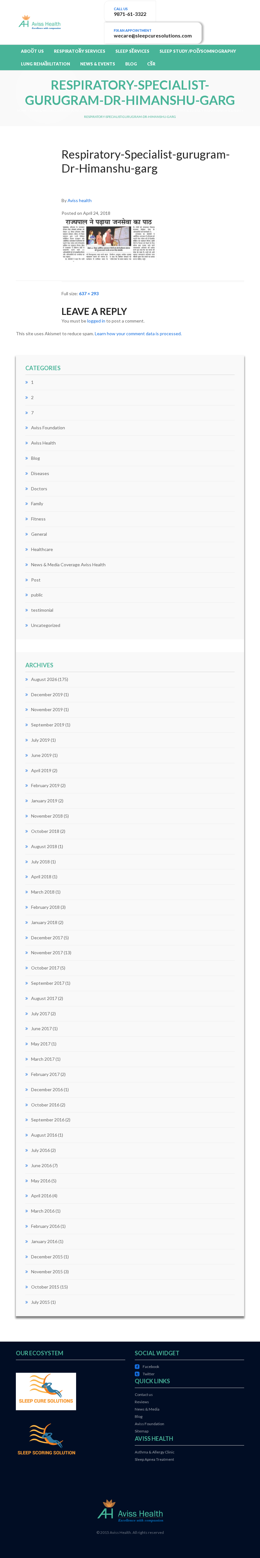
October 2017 (45, 967)
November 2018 (47, 816)
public (37, 594)
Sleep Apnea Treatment (154, 1459)
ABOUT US (32, 51)
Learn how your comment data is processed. (138, 333)
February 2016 (45, 1226)
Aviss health (80, 200)
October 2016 (45, 1104)
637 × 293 (89, 293)
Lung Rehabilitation (45, 63)
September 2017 (47, 983)
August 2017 (44, 998)
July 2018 (40, 861)
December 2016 (47, 1089)
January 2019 (44, 800)
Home (22, 110)
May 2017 (40, 1043)
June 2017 (41, 1028)
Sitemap (141, 1431)
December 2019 (47, 694)
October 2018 (45, 831)
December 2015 (47, 1256)
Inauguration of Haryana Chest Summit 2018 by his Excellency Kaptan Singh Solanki (168, 110)
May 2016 (40, 1180)
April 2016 (41, 1195)
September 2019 (47, 724)
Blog (35, 458)
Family (37, 503)
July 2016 (40, 1150)
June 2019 (41, 755)
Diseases (40, 473)
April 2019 (41, 770)
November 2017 (47, 952)
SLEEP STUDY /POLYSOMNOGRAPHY (197, 51)
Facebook (147, 1366)
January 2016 (44, 1241)
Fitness (38, 518)
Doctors (39, 488)
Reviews (142, 1401)
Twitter (145, 1373)
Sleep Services (132, 51)
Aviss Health (43, 443)
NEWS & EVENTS (97, 63)
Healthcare (42, 549)
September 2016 (47, 1119)
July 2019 (40, 740)
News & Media (147, 1409)
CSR (151, 63)
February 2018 (45, 907)
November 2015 (47, 1271)
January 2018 (44, 922)
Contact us (144, 1394)
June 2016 (41, 1165)
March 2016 (43, 1211)
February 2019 (45, 785)
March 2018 (43, 892)
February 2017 (45, 1074)
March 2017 (43, 1059)
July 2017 (40, 1013)
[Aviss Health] (39, 21)
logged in (96, 320)
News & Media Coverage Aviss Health (61, 110)
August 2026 (44, 679)
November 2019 (47, 709)
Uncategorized (45, 625)
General (39, 534)
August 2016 (44, 1135)
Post (36, 579)
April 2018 (41, 876)
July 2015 (40, 1302)
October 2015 (45, 1286)
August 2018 (44, 846)
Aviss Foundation (48, 427)
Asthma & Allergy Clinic (154, 1452)
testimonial (42, 610)
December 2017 (47, 937)
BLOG (131, 63)
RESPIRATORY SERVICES (79, 51)
